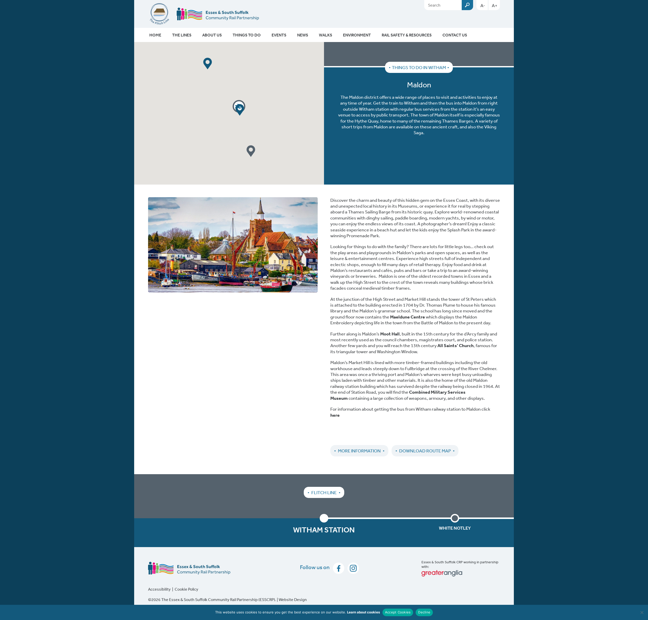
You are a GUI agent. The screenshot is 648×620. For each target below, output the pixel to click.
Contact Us (454, 34)
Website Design (293, 599)
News (302, 34)
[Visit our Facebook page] (337, 567)
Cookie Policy (186, 589)
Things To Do (247, 34)
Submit (467, 5)
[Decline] (641, 612)
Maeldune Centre (407, 317)
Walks (325, 34)
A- (482, 5)
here (335, 415)
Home (155, 34)
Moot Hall (390, 334)
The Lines (181, 34)
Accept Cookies (398, 612)
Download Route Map (425, 450)
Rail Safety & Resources (407, 34)
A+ (494, 5)
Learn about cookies (363, 612)
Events (279, 34)
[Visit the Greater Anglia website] (460, 573)
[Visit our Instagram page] (352, 567)
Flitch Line (324, 492)
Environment (357, 34)
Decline (424, 612)
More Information (359, 450)
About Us (212, 34)
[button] (207, 63)
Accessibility (159, 589)
